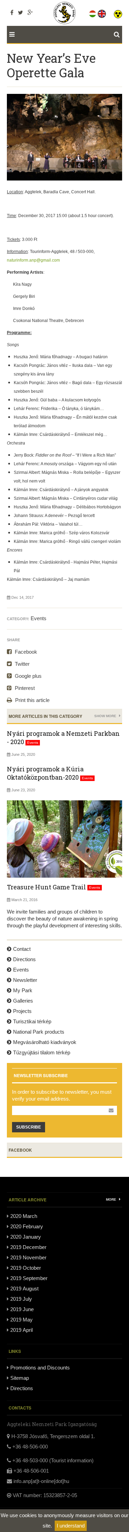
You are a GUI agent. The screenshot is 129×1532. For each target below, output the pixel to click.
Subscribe (28, 1127)
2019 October (25, 1268)
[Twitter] (20, 12)
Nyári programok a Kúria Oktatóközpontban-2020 (45, 773)
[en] (102, 12)
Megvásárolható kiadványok (44, 1042)
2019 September (28, 1278)
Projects (22, 1011)
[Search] (118, 34)
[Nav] (10, 34)
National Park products (38, 1032)
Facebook (25, 652)
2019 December (28, 1247)
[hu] (93, 12)
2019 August (24, 1288)
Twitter (21, 664)
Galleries (23, 1001)
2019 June (22, 1309)
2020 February (26, 1226)
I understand (71, 1526)
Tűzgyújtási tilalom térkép (41, 1052)
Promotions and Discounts (40, 1367)
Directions (24, 959)
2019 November (28, 1257)
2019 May (21, 1320)
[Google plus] (30, 12)
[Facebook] (11, 12)
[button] (118, 12)
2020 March (23, 1216)
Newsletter (25, 980)
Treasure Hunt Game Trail (46, 887)
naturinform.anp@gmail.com (33, 260)
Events (38, 618)
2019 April (21, 1330)
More (111, 1199)
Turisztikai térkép (32, 1021)
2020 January (25, 1237)
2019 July (21, 1299)
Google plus (27, 676)
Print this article (32, 700)
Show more (105, 716)
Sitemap (19, 1378)
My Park (22, 990)
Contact (22, 949)
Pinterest (24, 688)
